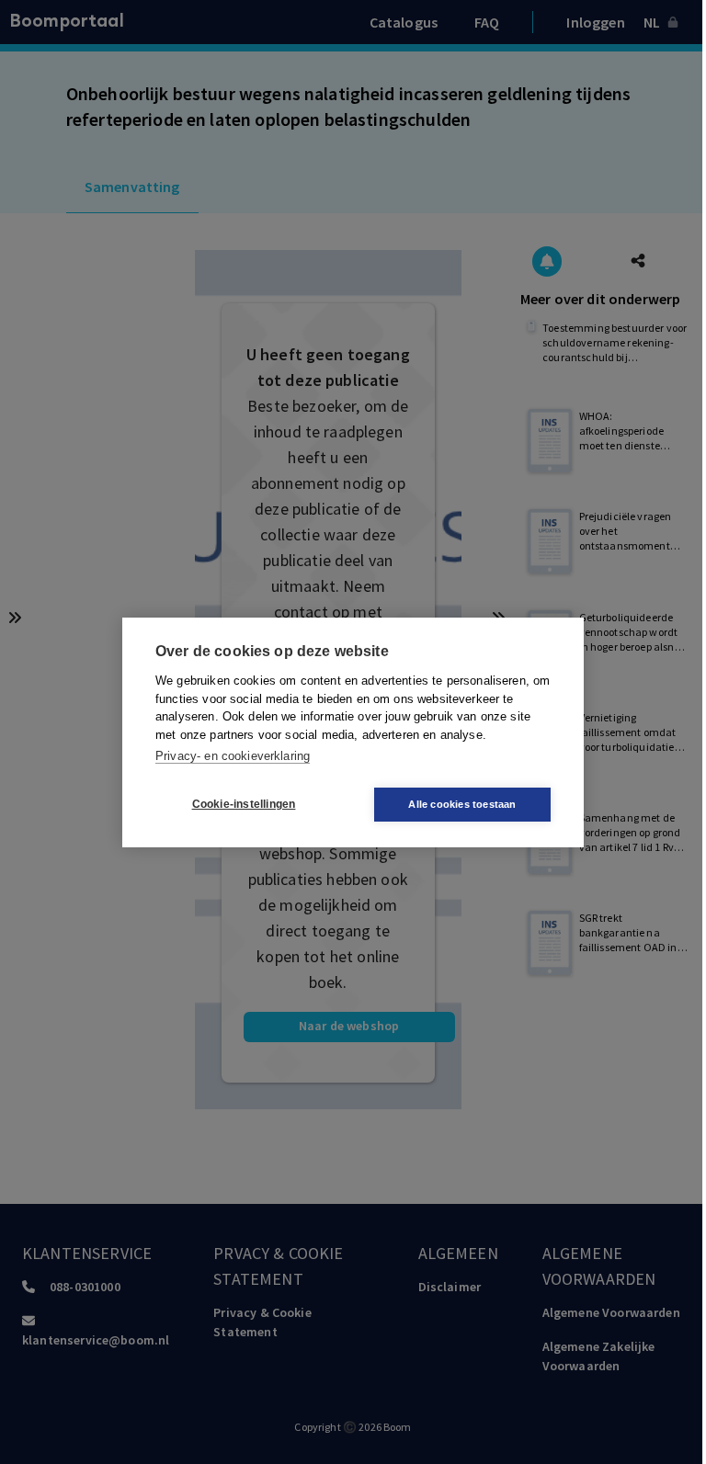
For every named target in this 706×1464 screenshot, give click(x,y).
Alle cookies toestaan (462, 804)
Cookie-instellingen (244, 804)
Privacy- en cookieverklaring (232, 756)
